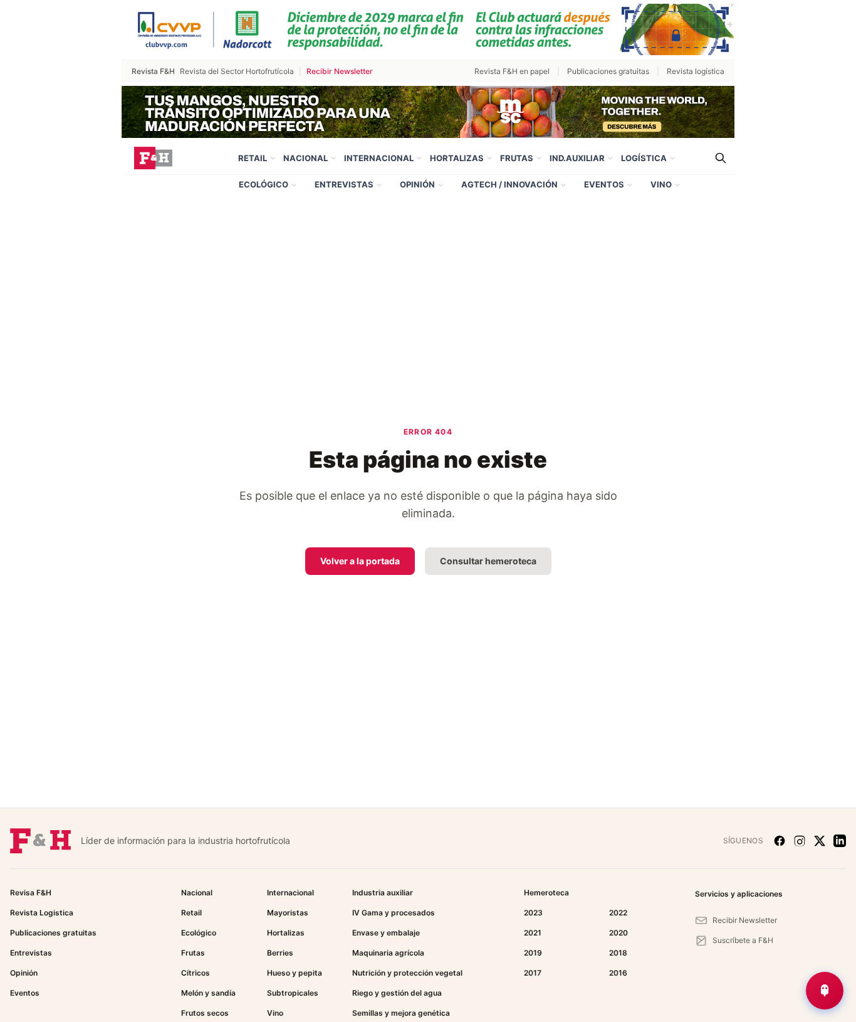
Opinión (417, 184)
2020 (618, 932)
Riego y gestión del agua (397, 993)
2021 (532, 932)
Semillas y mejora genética (401, 1013)
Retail (252, 158)
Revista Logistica (41, 912)
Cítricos (195, 972)
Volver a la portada (360, 561)
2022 (618, 912)
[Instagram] (799, 841)
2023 (533, 912)
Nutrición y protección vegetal (407, 972)
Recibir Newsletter (339, 71)
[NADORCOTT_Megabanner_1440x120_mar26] (428, 29)
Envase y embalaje (386, 932)
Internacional (379, 158)
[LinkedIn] (839, 841)
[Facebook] (779, 841)
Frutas (516, 158)
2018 (618, 952)
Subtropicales (292, 993)
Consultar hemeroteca (488, 561)
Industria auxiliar (382, 892)
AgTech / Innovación (509, 184)
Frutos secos (205, 1013)
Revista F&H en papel (512, 71)
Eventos (604, 184)
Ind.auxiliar (577, 158)
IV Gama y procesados (393, 912)
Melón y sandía (208, 993)
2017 (532, 972)
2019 (533, 952)
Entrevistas (344, 184)
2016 (618, 972)
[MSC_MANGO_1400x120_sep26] (428, 112)
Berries (280, 952)
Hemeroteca (546, 892)
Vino (661, 184)
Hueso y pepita (294, 972)
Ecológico (263, 184)
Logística (644, 158)
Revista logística (695, 71)
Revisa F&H (30, 892)
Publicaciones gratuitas (608, 71)
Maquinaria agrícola (388, 952)
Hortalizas (457, 158)
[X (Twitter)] (819, 841)
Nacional (305, 158)
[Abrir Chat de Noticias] (824, 990)
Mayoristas (287, 912)
